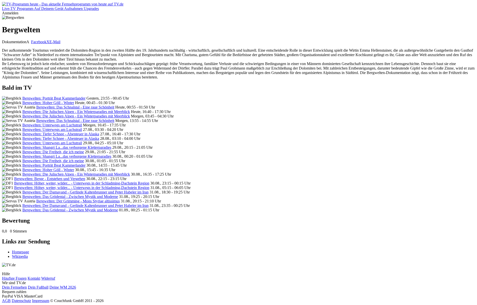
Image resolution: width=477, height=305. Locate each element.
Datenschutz (21, 301)
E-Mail (54, 42)
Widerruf (48, 278)
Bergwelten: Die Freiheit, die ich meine (53, 152)
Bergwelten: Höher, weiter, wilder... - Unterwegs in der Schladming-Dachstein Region (81, 183)
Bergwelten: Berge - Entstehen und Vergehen (49, 179)
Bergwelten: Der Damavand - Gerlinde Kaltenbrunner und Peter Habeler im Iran (85, 192)
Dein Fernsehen (14, 287)
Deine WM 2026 (62, 287)
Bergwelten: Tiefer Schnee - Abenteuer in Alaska (60, 134)
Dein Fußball (38, 287)
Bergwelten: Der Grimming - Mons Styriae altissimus (78, 201)
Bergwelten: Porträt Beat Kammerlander (53, 98)
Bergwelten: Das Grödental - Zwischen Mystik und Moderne (70, 196)
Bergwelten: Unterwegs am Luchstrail (52, 125)
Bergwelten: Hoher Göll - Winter (48, 103)
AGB (6, 301)
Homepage (20, 252)
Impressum (40, 301)
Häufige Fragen (14, 278)
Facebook (38, 42)
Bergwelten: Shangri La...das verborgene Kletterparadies (66, 147)
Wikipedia (20, 256)
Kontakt (34, 278)
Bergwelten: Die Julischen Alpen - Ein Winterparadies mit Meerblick (76, 112)
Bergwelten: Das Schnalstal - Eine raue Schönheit (75, 107)
